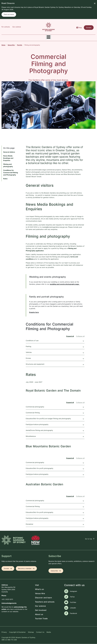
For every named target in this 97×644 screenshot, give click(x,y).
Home (3, 45)
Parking (55, 346)
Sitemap (31, 632)
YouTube (73, 602)
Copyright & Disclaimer (17, 632)
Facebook (73, 613)
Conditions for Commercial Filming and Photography (10, 172)
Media (49, 632)
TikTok (72, 597)
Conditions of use (55, 341)
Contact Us (40, 632)
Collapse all (80, 336)
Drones (55, 358)
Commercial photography (55, 407)
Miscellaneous (55, 436)
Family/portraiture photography (55, 424)
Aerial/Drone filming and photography (55, 430)
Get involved (40, 610)
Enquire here (34, 312)
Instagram (73, 591)
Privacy (4, 632)
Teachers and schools (44, 602)
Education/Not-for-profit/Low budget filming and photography (55, 419)
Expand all (70, 336)
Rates (5, 179)
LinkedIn (73, 608)
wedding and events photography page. (65, 284)
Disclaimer (55, 524)
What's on (39, 589)
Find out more (9, 14)
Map (80, 28)
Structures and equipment (55, 364)
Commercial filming (55, 413)
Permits (19, 45)
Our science (16, 27)
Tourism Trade (41, 619)
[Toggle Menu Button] (48, 37)
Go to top (90, 539)
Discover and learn (43, 598)
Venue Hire (11, 45)
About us (39, 614)
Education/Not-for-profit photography (55, 468)
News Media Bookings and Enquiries (8, 158)
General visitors (9, 152)
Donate (88, 28)
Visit (37, 585)
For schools (6, 27)
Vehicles (55, 352)
